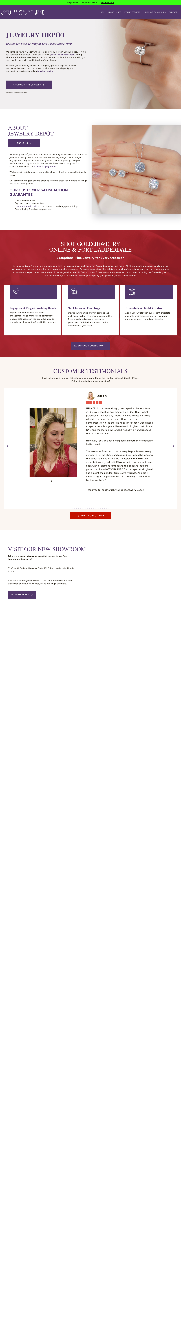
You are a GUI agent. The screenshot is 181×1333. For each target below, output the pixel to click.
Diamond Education (154, 12)
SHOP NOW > (107, 2)
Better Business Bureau (62, 54)
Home (102, 12)
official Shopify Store (45, 166)
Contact (173, 12)
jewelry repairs (45, 71)
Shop (118, 12)
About (111, 12)
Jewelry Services (132, 12)
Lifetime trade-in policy (27, 206)
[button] (51, 481)
